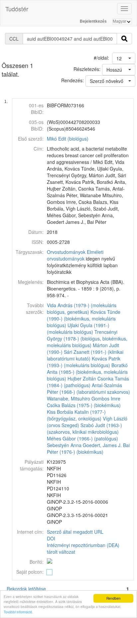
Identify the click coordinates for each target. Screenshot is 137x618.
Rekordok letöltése (26, 588)
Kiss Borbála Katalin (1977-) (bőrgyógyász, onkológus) (76, 415)
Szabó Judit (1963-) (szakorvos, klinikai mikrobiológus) (84, 428)
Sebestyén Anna (64, 445)
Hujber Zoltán (82, 378)
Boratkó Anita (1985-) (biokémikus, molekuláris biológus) (87, 372)
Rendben (113, 598)
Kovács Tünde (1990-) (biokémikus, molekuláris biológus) (83, 318)
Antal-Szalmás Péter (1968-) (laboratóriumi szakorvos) (88, 388)
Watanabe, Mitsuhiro (68, 398)
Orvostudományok (66, 252)
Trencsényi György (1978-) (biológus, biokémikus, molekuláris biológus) (87, 338)
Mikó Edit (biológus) (67, 138)
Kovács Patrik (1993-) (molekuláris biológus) (83, 361)
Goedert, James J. (102, 445)
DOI (51, 538)
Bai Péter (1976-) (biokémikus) (88, 448)
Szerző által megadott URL (75, 531)
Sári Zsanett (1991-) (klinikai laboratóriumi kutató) (85, 355)
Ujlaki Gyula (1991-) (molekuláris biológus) (78, 328)
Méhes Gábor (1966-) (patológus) (82, 438)
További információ (18, 611)
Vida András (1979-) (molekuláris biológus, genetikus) (81, 308)
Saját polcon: (30, 571)
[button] (123, 58)
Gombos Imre (105, 398)
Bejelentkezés (93, 21)
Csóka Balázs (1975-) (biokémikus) (84, 405)
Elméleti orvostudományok (75, 255)
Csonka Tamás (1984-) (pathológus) (88, 381)
